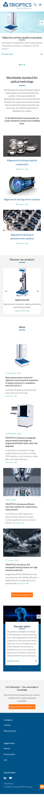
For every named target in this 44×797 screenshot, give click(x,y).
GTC (5, 760)
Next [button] (42, 22)
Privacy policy (9, 754)
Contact (7, 725)
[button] (6, 291)
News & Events (10, 731)
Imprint (7, 748)
